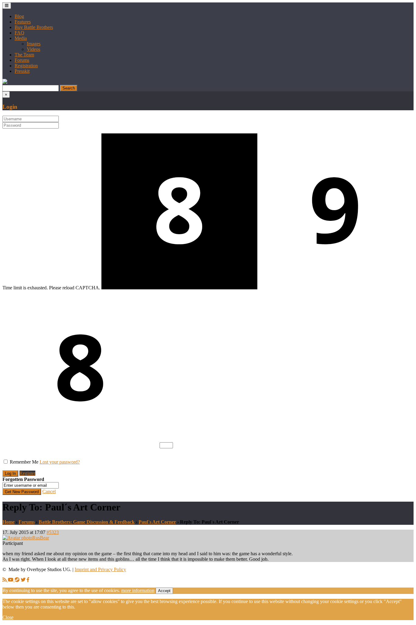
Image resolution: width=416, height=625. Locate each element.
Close (7, 617)
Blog (19, 16)
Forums (22, 60)
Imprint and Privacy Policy (100, 569)
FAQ (19, 32)
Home (8, 521)
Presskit (22, 71)
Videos (33, 49)
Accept (164, 590)
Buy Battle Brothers (34, 27)
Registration (26, 65)
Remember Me (24, 461)
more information (137, 590)
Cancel (49, 491)
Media (21, 38)
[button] (4, 82)
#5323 (53, 532)
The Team (24, 54)
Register (27, 473)
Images (34, 43)
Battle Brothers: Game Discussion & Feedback (87, 521)
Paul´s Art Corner (157, 521)
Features (23, 21)
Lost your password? (60, 461)
